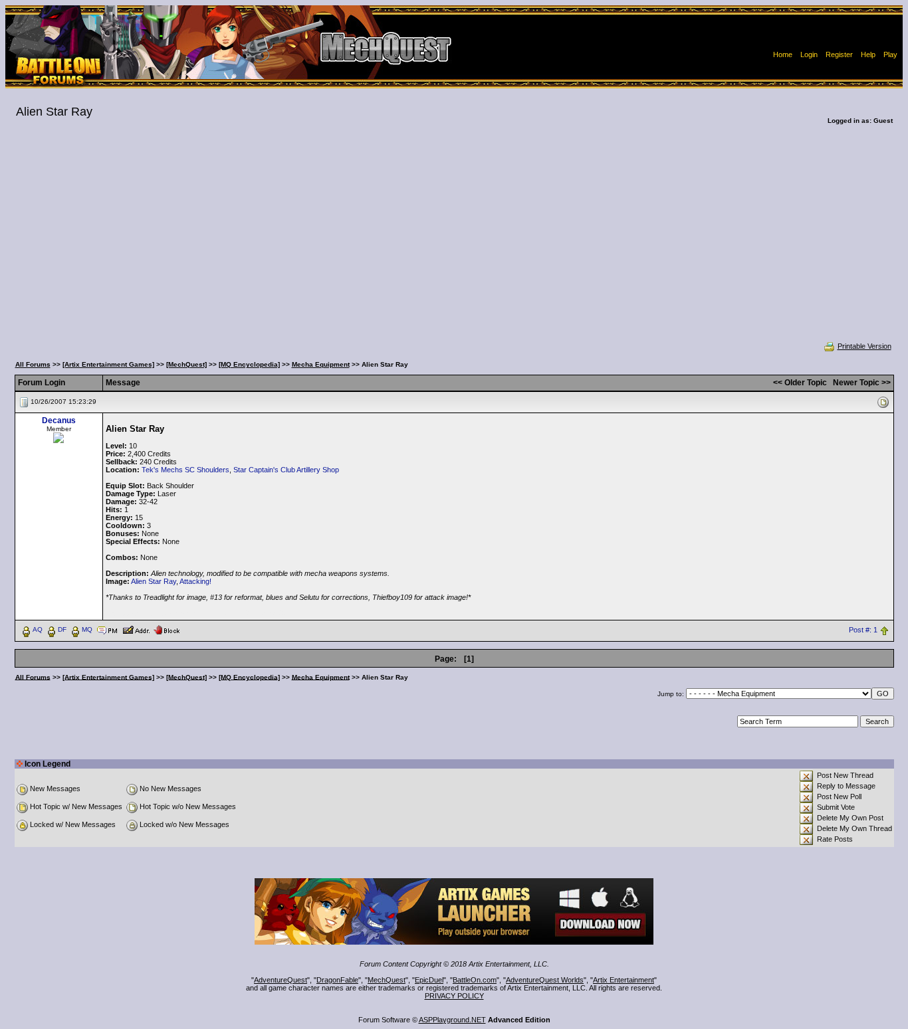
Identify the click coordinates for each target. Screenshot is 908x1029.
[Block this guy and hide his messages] (166, 629)
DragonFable (337, 980)
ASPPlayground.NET (452, 1020)
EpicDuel (429, 980)
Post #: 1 (863, 630)
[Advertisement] (454, 242)
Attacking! (195, 581)
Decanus (59, 420)
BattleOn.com (475, 980)
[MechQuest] (186, 364)
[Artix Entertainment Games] (108, 364)
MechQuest (386, 980)
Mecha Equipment (321, 364)
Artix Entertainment (623, 980)
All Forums (33, 364)
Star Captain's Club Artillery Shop (286, 470)
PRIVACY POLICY (454, 996)
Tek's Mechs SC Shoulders (185, 470)
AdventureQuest (280, 980)
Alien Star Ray (153, 581)
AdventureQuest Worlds (545, 980)
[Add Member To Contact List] (136, 629)
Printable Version (864, 346)
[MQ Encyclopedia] (249, 364)
